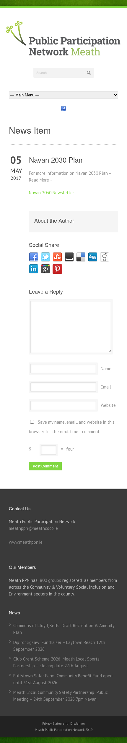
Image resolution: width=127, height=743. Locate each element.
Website (108, 405)
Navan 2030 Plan (55, 159)
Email (106, 387)
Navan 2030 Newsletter (51, 192)
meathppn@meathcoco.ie (33, 528)
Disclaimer (77, 723)
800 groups (50, 580)
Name (106, 368)
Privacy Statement (55, 723)
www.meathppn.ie (26, 542)
